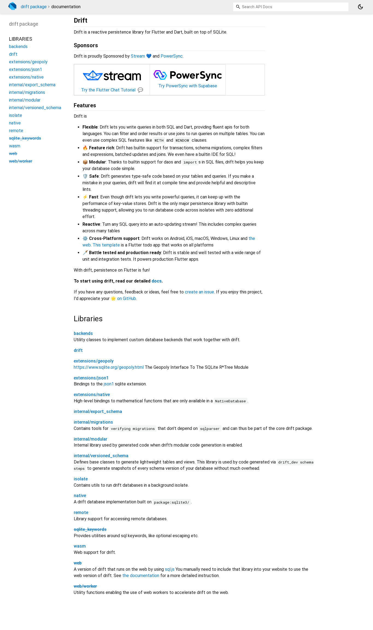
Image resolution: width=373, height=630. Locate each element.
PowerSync (172, 56)
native (80, 495)
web (78, 563)
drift (78, 350)
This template (106, 245)
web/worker (85, 586)
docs (157, 281)
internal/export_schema (98, 411)
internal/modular (90, 439)
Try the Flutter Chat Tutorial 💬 (112, 90)
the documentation (140, 575)
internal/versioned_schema (101, 455)
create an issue (199, 292)
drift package (34, 6)
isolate (81, 479)
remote (81, 512)
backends (83, 333)
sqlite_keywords (90, 529)
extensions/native (92, 394)
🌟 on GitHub (123, 298)
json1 (109, 384)
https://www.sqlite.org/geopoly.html (109, 367)
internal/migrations (93, 422)
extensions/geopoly (94, 361)
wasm (80, 546)
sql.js (169, 569)
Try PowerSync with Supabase (187, 85)
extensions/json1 (91, 378)
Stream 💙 (141, 56)
